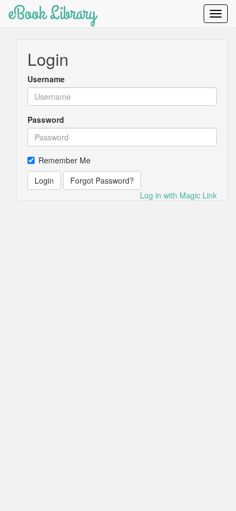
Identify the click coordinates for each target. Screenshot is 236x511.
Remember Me (64, 160)
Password (45, 119)
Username (46, 78)
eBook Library (52, 13)
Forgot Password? (102, 180)
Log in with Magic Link (178, 195)
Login (44, 180)
